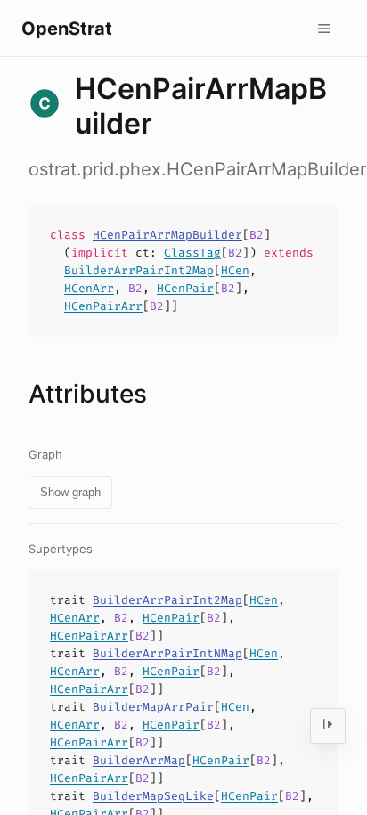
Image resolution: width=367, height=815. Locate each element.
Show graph (70, 492)
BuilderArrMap (139, 760)
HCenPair (185, 288)
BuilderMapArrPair (153, 706)
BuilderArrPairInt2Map (139, 270)
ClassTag (192, 252)
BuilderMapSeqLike (153, 795)
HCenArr (89, 288)
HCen (235, 270)
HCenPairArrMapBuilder (167, 234)
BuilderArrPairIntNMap (167, 653)
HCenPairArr (103, 306)
